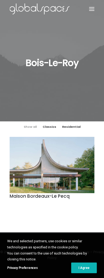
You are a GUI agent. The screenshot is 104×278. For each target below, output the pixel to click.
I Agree (84, 268)
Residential (71, 127)
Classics (49, 127)
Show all (30, 127)
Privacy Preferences (22, 268)
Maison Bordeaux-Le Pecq (40, 196)
